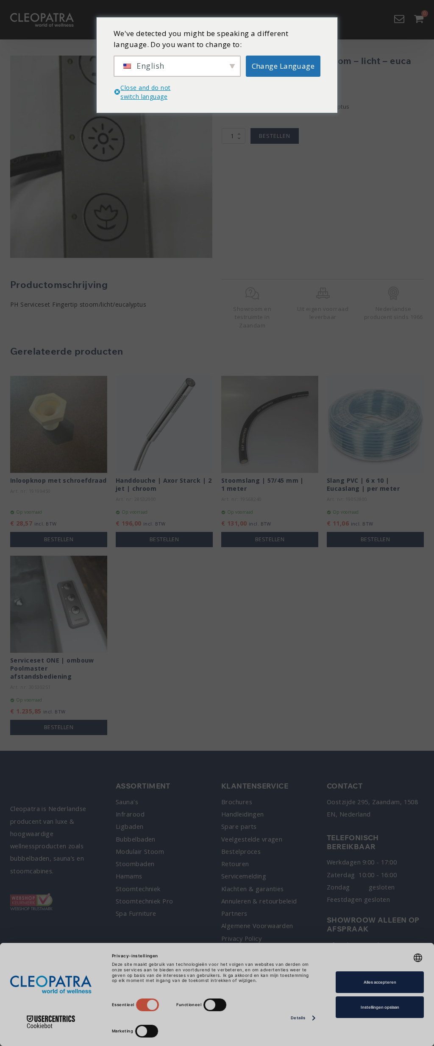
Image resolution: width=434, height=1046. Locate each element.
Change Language (283, 66)
